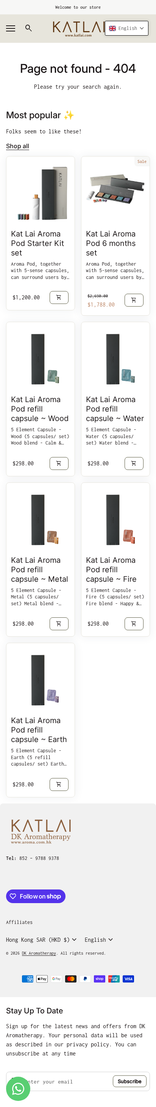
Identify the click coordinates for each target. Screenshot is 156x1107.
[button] (126, 28)
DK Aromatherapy (39, 953)
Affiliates (19, 922)
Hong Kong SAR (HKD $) (42, 939)
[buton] (42, 939)
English (100, 939)
